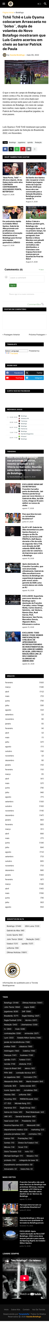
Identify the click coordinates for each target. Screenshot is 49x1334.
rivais (20, 1029)
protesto (10, 1160)
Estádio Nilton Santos (29, 1038)
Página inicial (8, 13)
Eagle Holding (30, 1016)
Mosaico (32, 1156)
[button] (3, 4)
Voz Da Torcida (38, 1309)
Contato (26, 1309)
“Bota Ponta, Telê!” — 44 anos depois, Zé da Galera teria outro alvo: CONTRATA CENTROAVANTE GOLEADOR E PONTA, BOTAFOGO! (13, 184)
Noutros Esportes (13, 1125)
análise (9, 1046)
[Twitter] (11, 149)
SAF (26, 1011)
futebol (12, 943)
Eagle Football (12, 1020)
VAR (8, 1116)
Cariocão (10, 1086)
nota (29, 1151)
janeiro (24, 724)
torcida (9, 1064)
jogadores (21, 142)
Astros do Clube (13, 1112)
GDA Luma (32, 926)
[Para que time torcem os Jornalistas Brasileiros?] (13, 518)
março (24, 687)
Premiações (25, 1138)
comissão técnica (25, 1073)
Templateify (24, 1314)
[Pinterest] (22, 149)
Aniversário (10, 1169)
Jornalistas (30, 1090)
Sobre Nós (27, 1169)
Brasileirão (11, 1016)
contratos (35, 1134)
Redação (38, 142)
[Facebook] (5, 149)
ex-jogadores (12, 1077)
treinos (9, 1138)
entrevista (32, 1033)
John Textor (15, 939)
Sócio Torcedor (12, 1151)
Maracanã (33, 1125)
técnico (31, 1020)
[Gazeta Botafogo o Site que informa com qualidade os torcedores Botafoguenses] (10, 1222)
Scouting (10, 1099)
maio (24, 696)
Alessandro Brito (13, 1081)
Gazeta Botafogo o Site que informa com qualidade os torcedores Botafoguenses (32, 1220)
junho (24, 701)
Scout (22, 1147)
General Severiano (26, 1116)
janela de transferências (17, 1042)
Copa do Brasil (12, 1068)
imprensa (10, 1108)
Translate (14, 353)
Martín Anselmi (34, 1081)
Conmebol (30, 1077)
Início (6, 1309)
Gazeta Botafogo (33, 1316)
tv (7, 1029)
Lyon (9, 1038)
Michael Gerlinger (13, 1156)
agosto (24, 710)
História (9, 1094)
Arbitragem (11, 1051)
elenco (30, 1068)
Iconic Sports (14, 935)
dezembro (24, 760)
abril (24, 691)
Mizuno (9, 1147)
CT (7, 1103)
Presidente (28, 1121)
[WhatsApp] (17, 149)
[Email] (28, 149)
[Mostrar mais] (34, 149)
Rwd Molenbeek (35, 1112)
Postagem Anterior (12, 334)
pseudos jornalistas (14, 1134)
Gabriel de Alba (15, 930)
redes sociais (27, 1086)
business (26, 1055)
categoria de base (28, 1160)
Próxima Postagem (37, 334)
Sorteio (9, 1143)
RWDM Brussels (29, 1099)
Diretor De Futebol (28, 1143)
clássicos (25, 1046)
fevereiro (24, 682)
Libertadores (29, 1024)
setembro (24, 714)
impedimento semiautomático (18, 1164)
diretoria (25, 1064)
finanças (10, 1055)
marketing (37, 1129)
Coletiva (29, 1051)
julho (24, 705)
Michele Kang (22, 1103)
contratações (12, 1033)
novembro (24, 719)
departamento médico (15, 1129)
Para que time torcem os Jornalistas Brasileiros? (31, 516)
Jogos (29, 1007)
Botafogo (20, 13)
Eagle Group (27, 1108)
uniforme (13, 948)
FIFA (8, 1073)
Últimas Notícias (17, 952)
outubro (24, 751)
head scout (11, 1121)
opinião (30, 142)
